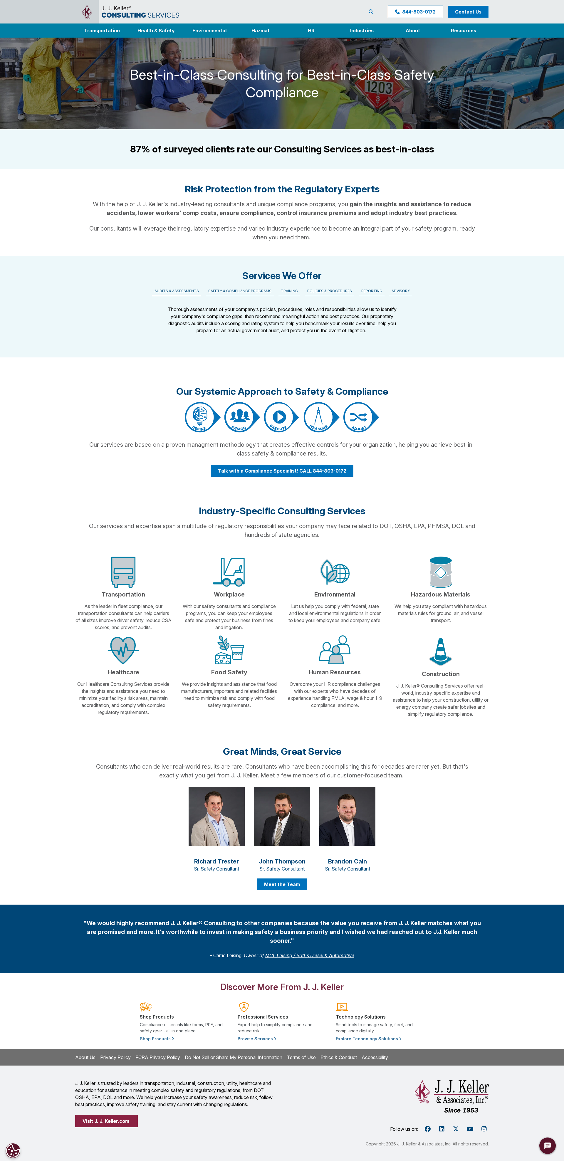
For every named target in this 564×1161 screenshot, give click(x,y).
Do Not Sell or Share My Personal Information (233, 1057)
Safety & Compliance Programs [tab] (239, 291)
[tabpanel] (282, 317)
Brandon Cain (347, 861)
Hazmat (260, 30)
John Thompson (282, 861)
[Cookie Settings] (13, 1150)
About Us (85, 1057)
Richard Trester (216, 861)
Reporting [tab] (371, 291)
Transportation (102, 30)
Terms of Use (301, 1057)
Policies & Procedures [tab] (329, 291)
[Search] (372, 12)
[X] (456, 1129)
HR (311, 30)
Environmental (209, 30)
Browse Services (256, 1038)
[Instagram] (484, 1129)
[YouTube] (470, 1129)
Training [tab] (289, 291)
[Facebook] (427, 1129)
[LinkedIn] (441, 1129)
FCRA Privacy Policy (157, 1057)
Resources (463, 30)
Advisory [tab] (401, 291)
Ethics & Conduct (338, 1057)
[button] (362, 30)
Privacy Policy (115, 1057)
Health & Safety (156, 30)
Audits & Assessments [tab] (177, 291)
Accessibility (375, 1057)
